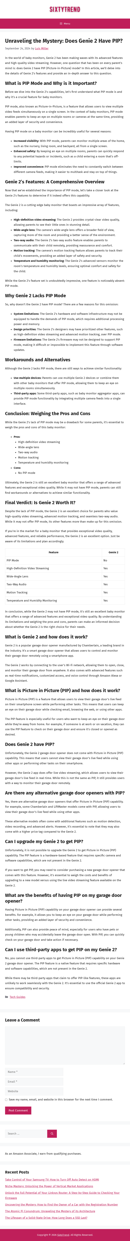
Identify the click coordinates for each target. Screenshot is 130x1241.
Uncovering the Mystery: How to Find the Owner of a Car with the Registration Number (61, 1204)
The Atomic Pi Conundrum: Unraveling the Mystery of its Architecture (50, 1211)
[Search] (52, 1134)
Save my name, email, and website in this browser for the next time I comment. (61, 1099)
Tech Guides (17, 997)
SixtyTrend (63, 1234)
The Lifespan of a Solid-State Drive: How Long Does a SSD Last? (46, 1218)
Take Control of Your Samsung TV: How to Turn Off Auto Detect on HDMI (52, 1179)
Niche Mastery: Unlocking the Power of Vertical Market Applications (49, 1186)
